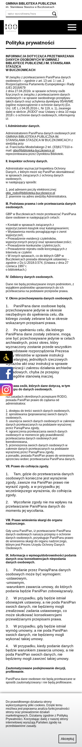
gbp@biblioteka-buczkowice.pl (34, 150)
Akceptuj (67, 739)
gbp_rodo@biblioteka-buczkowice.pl (30, 193)
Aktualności (11, 39)
